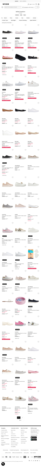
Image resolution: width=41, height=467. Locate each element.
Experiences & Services (15, 437)
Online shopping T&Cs (25, 450)
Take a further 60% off (6, 339)
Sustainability (23, 439)
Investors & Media (24, 437)
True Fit (2, 440)
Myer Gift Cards (24, 432)
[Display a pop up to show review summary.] (8, 46)
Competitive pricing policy (14, 450)
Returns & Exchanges (5, 438)
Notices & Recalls (14, 444)
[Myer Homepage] (6, 4)
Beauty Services (14, 439)
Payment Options (4, 432)
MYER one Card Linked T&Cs (17, 452)
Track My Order (4, 430)
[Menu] (2, 7)
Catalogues (3, 442)
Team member (33, 452)
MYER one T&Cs (8, 452)
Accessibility (13, 446)
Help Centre (13, 430)
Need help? (3, 464)
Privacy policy (26, 452)
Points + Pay (3, 433)
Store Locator (13, 435)
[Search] (38, 7)
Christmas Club (24, 441)
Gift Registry (13, 441)
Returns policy (5, 450)
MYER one (22, 430)
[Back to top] (38, 464)
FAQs (12, 432)
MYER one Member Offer (6, 47)
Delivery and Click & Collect (4, 436)
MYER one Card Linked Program (5, 445)
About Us (22, 435)
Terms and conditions (34, 450)
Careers (22, 433)
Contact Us (13, 433)
